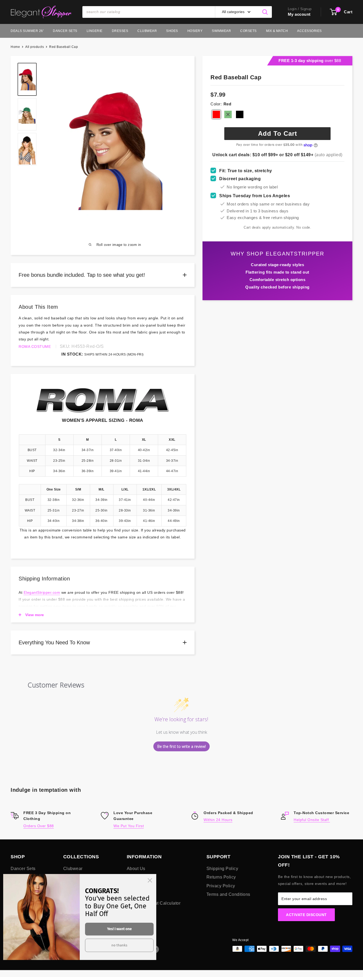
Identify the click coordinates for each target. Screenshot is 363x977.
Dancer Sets (65, 31)
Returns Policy (221, 877)
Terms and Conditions (228, 894)
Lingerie (95, 31)
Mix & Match (277, 31)
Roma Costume (35, 346)
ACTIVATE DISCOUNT (306, 915)
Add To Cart (277, 133)
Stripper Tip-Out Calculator (154, 903)
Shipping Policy (222, 868)
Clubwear (147, 31)
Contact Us (138, 886)
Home (15, 47)
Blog (131, 877)
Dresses (120, 31)
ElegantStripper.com (42, 592)
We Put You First (128, 826)
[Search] (265, 12)
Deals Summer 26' (27, 31)
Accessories (309, 31)
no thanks (119, 945)
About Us (136, 868)
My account (299, 14)
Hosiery (195, 31)
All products (34, 47)
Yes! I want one (119, 929)
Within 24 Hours (218, 820)
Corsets (248, 31)
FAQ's (133, 894)
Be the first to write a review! (181, 746)
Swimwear (221, 31)
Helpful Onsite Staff (312, 820)
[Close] (149, 880)
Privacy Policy (220, 886)
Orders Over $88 (38, 826)
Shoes (172, 31)
